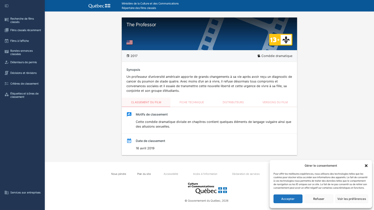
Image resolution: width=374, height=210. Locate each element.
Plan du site (144, 173)
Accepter (288, 199)
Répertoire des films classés (139, 8)
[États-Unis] (130, 42)
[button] (366, 166)
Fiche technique (192, 102)
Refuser (318, 199)
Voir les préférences (351, 199)
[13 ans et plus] (274, 39)
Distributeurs (233, 102)
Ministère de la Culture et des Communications (150, 3)
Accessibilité (171, 173)
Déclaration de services (245, 173)
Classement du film (146, 102)
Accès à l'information (205, 173)
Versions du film (275, 102)
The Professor (141, 24)
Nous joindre (118, 173)
